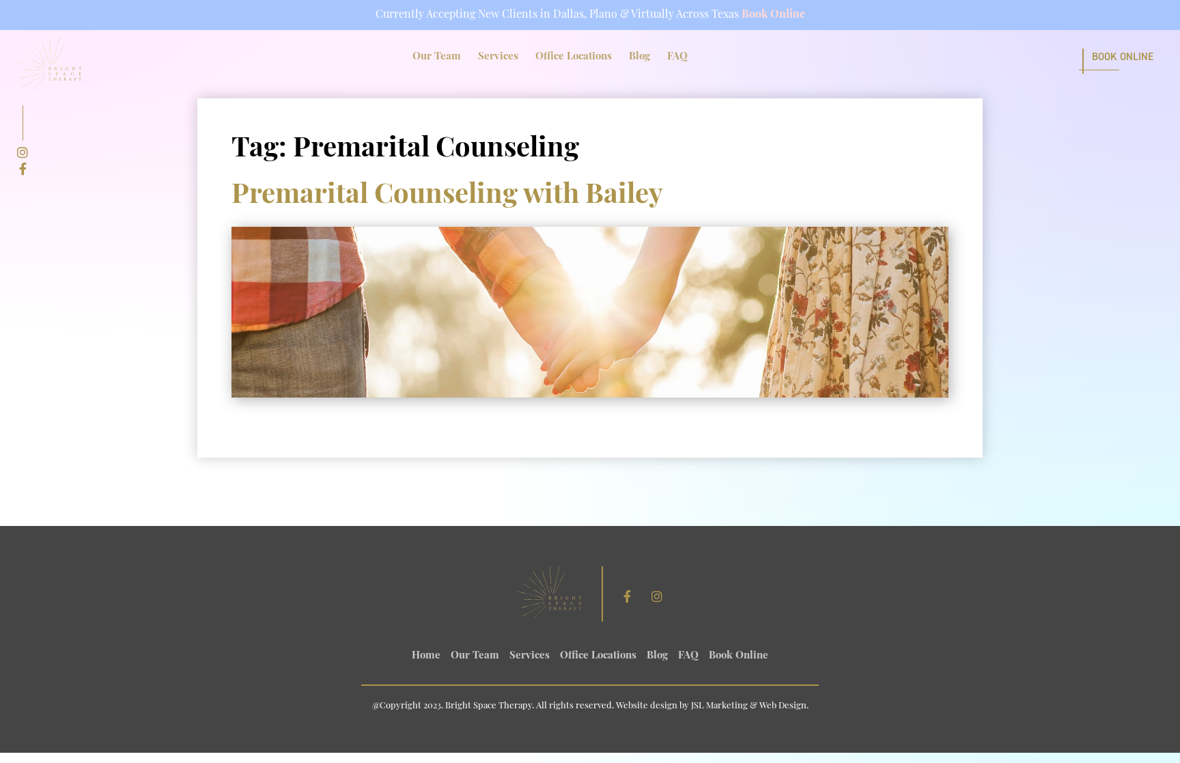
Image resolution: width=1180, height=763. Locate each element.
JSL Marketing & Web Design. (750, 706)
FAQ (677, 57)
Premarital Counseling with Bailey (447, 196)
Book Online (773, 15)
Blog (639, 57)
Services (498, 57)
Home (426, 656)
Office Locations (573, 57)
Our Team (436, 57)
